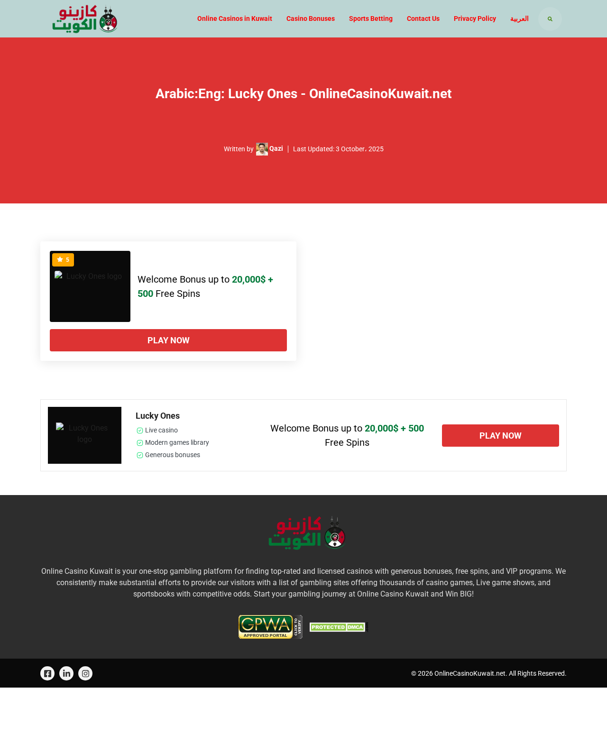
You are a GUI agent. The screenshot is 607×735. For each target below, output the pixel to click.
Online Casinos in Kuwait (234, 18)
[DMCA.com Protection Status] (338, 626)
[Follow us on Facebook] (47, 673)
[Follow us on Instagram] (85, 673)
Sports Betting (371, 18)
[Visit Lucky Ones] (90, 286)
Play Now (168, 340)
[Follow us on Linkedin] (66, 673)
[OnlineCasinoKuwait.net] (82, 19)
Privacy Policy (475, 18)
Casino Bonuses (310, 18)
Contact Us (423, 18)
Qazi (276, 148)
